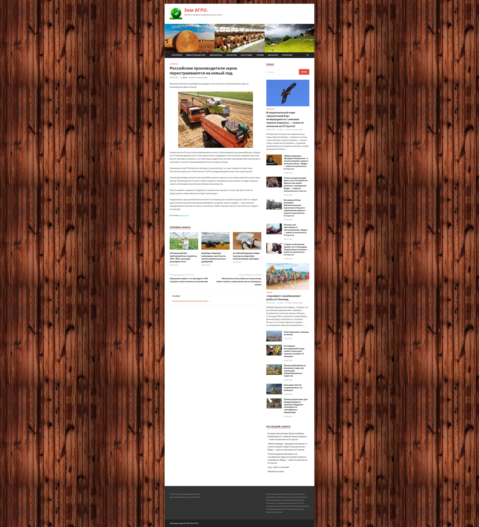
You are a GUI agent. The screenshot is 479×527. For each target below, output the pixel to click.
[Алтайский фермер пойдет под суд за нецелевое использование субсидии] (247, 250)
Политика (287, 55)
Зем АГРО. (196, 10)
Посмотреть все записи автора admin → (191, 301)
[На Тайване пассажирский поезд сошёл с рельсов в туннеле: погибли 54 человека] (274, 354)
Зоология (231, 55)
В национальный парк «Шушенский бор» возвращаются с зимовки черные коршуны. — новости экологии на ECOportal (285, 119)
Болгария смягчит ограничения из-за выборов (293, 387)
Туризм (260, 55)
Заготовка (246, 55)
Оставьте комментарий (198, 77)
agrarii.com (184, 215)
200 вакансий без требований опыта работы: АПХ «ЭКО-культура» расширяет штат (183, 257)
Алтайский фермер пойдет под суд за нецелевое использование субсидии (246, 256)
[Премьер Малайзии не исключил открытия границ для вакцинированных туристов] (274, 374)
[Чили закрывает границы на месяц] (274, 340)
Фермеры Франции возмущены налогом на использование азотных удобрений (213, 257)
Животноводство (195, 55)
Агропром (177, 55)
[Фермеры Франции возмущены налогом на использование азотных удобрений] (215, 250)
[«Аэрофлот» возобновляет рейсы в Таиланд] (287, 290)
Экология (273, 55)
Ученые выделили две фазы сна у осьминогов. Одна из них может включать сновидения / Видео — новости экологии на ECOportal (296, 184)
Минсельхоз (216, 55)
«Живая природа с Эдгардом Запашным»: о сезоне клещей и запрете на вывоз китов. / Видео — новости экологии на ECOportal (296, 162)
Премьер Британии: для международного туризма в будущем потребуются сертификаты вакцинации (295, 405)
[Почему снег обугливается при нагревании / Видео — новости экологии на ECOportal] (274, 233)
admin (184, 77)
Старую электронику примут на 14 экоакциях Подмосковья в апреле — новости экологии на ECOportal (296, 249)
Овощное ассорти (276, 471)
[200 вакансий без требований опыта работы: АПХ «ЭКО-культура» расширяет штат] (184, 250)
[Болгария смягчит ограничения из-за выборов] (274, 393)
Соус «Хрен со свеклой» (279, 467)
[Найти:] (287, 72)
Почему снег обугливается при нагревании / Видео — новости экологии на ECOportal (295, 230)
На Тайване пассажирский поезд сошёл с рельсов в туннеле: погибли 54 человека (294, 351)
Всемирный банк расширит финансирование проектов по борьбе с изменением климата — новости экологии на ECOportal (295, 208)
